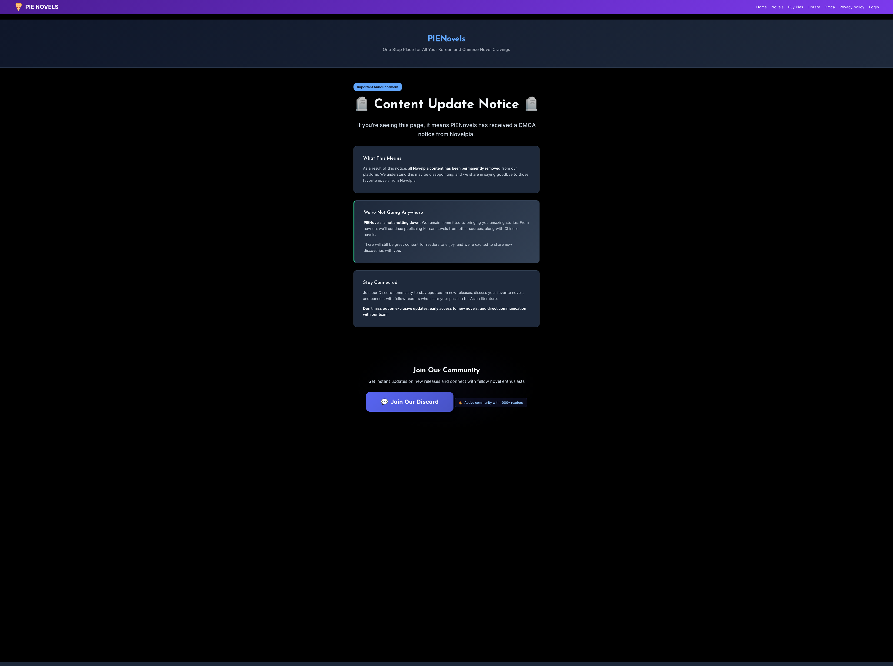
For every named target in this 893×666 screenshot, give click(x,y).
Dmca (830, 7)
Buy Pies (795, 7)
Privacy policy (852, 7)
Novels (777, 7)
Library (814, 7)
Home (761, 7)
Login (874, 7)
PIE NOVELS (42, 6)
